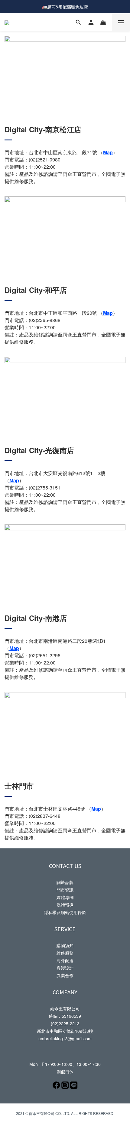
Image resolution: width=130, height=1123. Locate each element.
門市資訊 (65, 890)
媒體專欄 (65, 897)
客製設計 (65, 968)
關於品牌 (65, 882)
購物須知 (65, 945)
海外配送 (65, 960)
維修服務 (65, 953)
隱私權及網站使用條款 (65, 912)
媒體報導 (65, 905)
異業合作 (65, 975)
